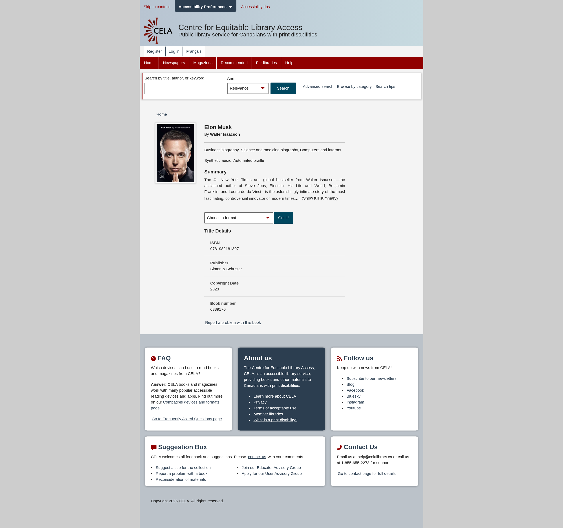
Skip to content (157, 7)
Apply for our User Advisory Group (272, 473)
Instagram (355, 402)
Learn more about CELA (275, 396)
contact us (257, 457)
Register (154, 51)
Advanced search (318, 86)
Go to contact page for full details (367, 473)
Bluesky (353, 396)
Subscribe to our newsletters (372, 378)
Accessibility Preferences (203, 7)
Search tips (385, 86)
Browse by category (354, 86)
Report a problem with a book (181, 473)
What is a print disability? (275, 420)
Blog (351, 384)
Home (149, 63)
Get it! (283, 218)
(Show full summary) (320, 198)
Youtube (354, 408)
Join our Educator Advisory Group (271, 467)
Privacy (260, 402)
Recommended (234, 63)
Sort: (231, 79)
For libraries (266, 63)
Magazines (202, 63)
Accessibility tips (255, 7)
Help (289, 63)
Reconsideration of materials (181, 479)
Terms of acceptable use (275, 408)
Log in (174, 51)
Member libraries (268, 414)
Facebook (355, 390)
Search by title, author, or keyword (174, 78)
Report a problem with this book (233, 322)
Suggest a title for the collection (183, 467)
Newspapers (174, 63)
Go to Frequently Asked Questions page (187, 418)
